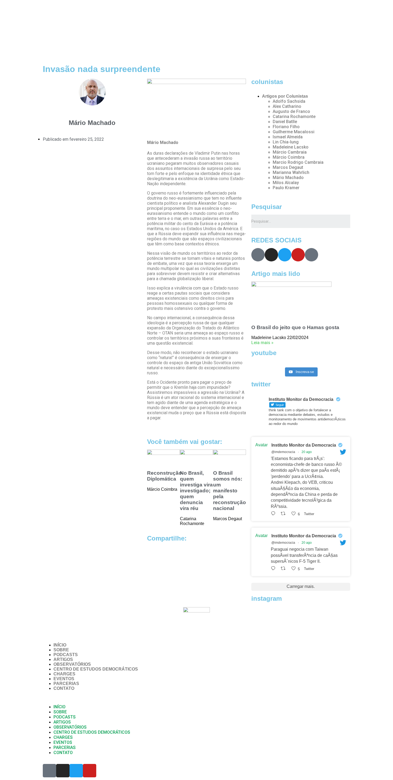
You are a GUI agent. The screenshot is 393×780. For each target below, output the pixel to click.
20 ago (307, 452)
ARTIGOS (63, 659)
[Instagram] (271, 254)
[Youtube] (298, 254)
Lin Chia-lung (286, 141)
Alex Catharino (287, 106)
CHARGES (64, 674)
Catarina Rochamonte (294, 116)
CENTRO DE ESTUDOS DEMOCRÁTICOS (95, 669)
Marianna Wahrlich (291, 172)
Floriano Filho (286, 126)
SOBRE (61, 650)
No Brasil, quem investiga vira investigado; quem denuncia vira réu (196, 490)
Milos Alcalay (286, 182)
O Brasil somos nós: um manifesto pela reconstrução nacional (229, 490)
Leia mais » (262, 342)
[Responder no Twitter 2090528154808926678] (274, 513)
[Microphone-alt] (258, 254)
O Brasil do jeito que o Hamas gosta (295, 327)
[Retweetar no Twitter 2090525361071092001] (284, 568)
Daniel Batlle (285, 121)
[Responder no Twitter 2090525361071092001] (274, 568)
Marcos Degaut (288, 167)
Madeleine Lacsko (291, 147)
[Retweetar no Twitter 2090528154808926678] (284, 513)
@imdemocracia (283, 452)
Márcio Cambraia (290, 152)
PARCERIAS (66, 683)
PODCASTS (65, 654)
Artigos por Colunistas (285, 96)
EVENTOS (63, 678)
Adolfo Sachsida (289, 101)
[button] (196, 697)
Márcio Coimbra (289, 157)
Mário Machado (288, 177)
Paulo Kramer (286, 187)
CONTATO (63, 688)
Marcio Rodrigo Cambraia (298, 162)
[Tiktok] (311, 254)
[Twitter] (284, 254)
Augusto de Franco (291, 111)
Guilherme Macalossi (293, 131)
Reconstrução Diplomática (164, 476)
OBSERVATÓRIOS (72, 664)
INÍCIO (59, 645)
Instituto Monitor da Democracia (303, 445)
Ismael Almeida (288, 136)
